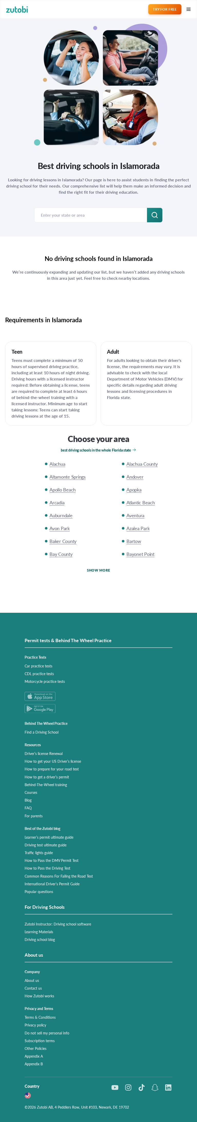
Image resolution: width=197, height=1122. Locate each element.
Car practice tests (38, 666)
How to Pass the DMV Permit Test (51, 860)
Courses (31, 792)
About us (32, 980)
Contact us (33, 988)
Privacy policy (35, 1025)
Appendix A (34, 1056)
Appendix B (34, 1063)
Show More (98, 570)
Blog (28, 800)
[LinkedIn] (168, 1087)
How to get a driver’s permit (47, 777)
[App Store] (98, 696)
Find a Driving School (41, 732)
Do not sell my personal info (47, 1033)
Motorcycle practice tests (45, 681)
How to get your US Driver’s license (53, 761)
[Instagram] (128, 1087)
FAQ (28, 807)
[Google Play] (98, 708)
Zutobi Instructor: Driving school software (58, 924)
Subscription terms (40, 1040)
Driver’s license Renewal (44, 753)
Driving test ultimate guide (45, 845)
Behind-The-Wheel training (46, 784)
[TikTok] (141, 1087)
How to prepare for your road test (52, 769)
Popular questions (39, 891)
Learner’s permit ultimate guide (49, 837)
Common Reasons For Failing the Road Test (59, 876)
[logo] (17, 9)
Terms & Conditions (40, 1017)
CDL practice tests (39, 673)
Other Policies (35, 1048)
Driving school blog (40, 939)
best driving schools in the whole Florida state (96, 450)
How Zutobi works (39, 995)
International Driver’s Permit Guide (52, 883)
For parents (34, 815)
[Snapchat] (155, 1087)
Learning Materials (39, 931)
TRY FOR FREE (164, 9)
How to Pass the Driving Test (47, 868)
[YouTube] (115, 1087)
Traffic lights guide (39, 852)
